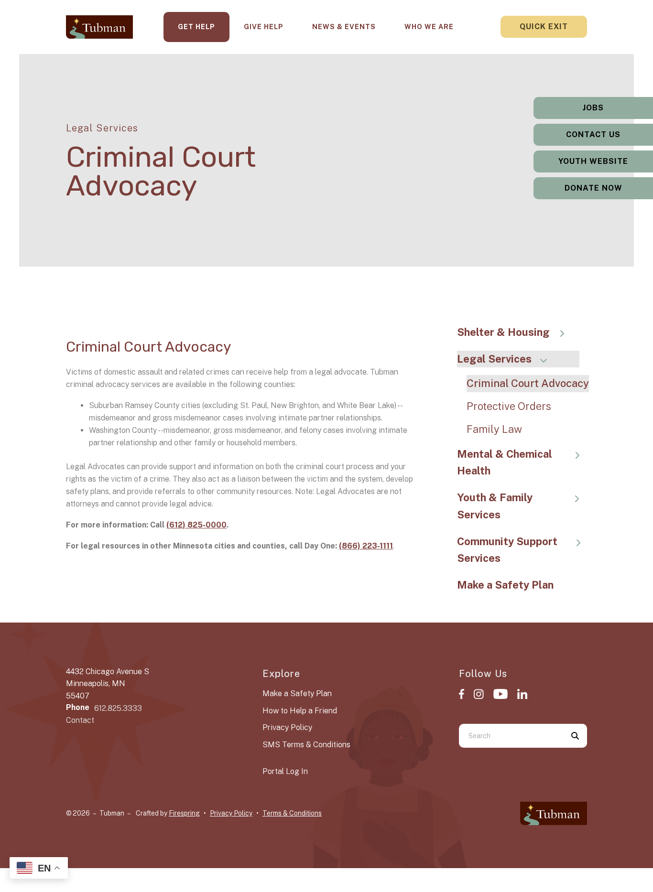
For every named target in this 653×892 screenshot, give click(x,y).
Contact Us (593, 134)
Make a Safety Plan (505, 585)
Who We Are (429, 27)
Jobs (593, 107)
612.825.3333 (118, 708)
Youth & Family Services (495, 506)
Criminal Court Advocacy (528, 383)
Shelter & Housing (503, 332)
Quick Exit (544, 26)
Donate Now (593, 188)
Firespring (184, 813)
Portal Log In (285, 771)
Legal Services (494, 359)
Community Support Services (507, 550)
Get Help (196, 27)
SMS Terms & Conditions (306, 744)
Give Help (263, 27)
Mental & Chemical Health (504, 462)
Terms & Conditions (292, 813)
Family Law (494, 429)
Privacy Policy (287, 727)
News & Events (344, 27)
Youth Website (593, 161)
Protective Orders (509, 406)
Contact (80, 720)
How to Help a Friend (299, 710)
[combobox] (511, 736)
